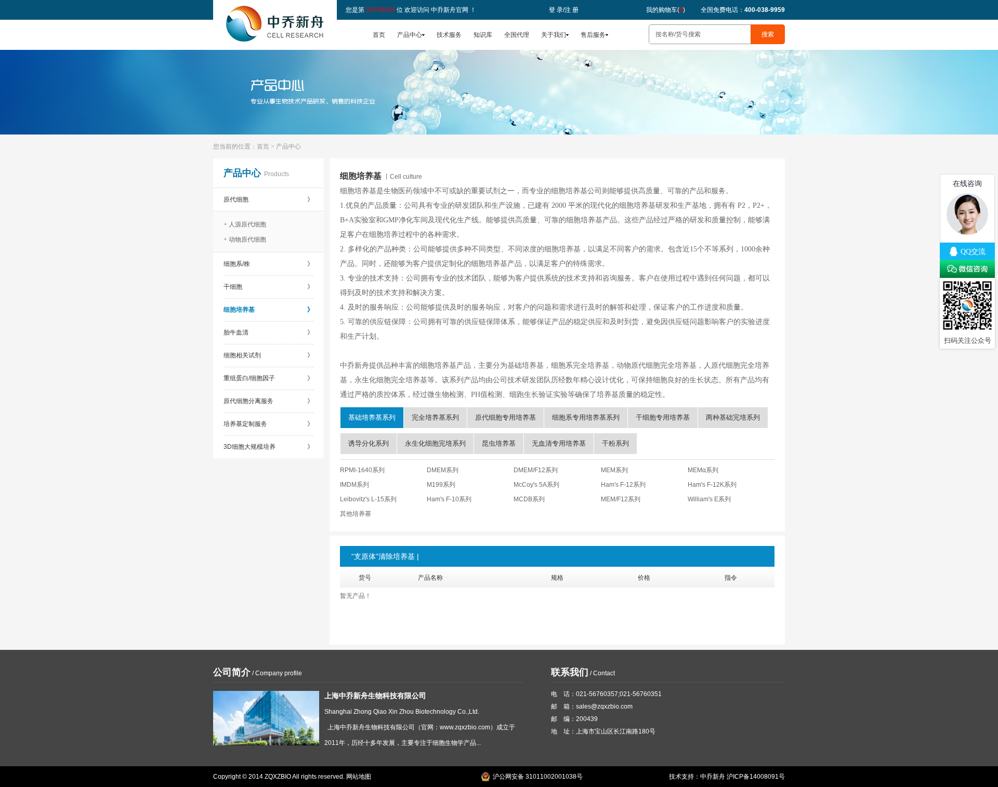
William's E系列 (709, 499)
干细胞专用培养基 (663, 417)
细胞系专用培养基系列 (586, 417)
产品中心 (409, 34)
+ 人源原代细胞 (245, 224)
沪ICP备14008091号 (756, 776)
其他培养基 (355, 513)
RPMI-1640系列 (362, 470)
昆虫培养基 (499, 443)
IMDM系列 (354, 484)
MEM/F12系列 (620, 499)
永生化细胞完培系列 (435, 443)
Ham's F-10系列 (449, 499)
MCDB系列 (529, 499)
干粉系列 (615, 443)
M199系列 (441, 484)
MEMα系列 (703, 470)
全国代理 (516, 34)
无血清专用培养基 (559, 443)
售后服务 (593, 34)
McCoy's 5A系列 (536, 484)
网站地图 (358, 776)
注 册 (571, 10)
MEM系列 (614, 470)
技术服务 (449, 34)
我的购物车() (665, 10)
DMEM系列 (442, 470)
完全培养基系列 (435, 417)
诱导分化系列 (368, 443)
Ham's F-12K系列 (712, 484)
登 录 (556, 10)
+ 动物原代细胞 (245, 239)
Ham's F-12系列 (623, 484)
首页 (379, 34)
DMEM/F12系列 (536, 470)
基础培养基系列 (372, 417)
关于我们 (553, 34)
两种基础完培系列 (733, 417)
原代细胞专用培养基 (505, 417)
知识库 (483, 34)
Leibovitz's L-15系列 (368, 499)
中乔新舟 (712, 776)
